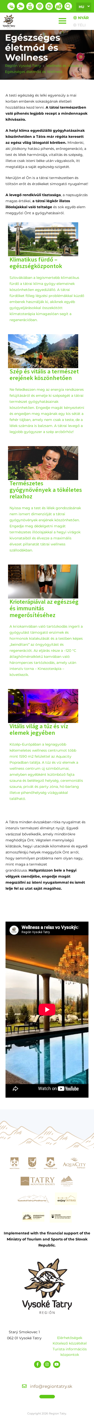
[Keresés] (68, 6)
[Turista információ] (49, 6)
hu (81, 7)
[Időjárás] (11, 6)
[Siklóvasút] (30, 6)
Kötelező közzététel (70, 1343)
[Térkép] (58, 6)
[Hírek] (39, 6)
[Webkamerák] (20, 6)
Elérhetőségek (69, 1338)
